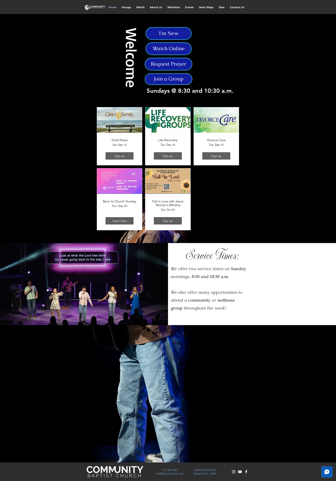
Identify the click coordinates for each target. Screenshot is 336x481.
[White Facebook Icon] (246, 471)
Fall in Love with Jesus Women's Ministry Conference (168, 203)
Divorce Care (216, 140)
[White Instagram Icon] (233, 471)
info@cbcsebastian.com (170, 473)
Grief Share (120, 140)
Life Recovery (167, 140)
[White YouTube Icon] (240, 471)
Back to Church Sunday (119, 201)
